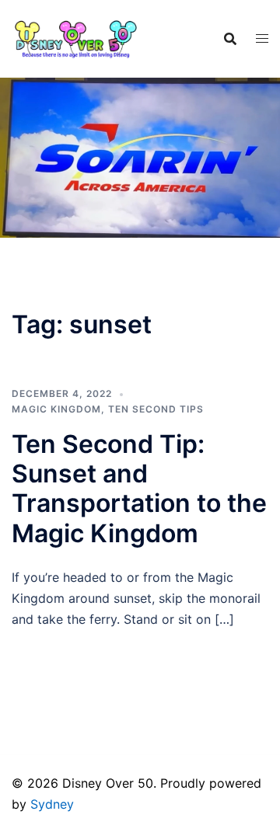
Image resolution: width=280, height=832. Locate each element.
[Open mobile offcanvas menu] (262, 38)
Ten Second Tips (156, 409)
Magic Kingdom (56, 409)
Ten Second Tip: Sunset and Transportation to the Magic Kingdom (139, 488)
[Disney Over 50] (76, 37)
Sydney (52, 804)
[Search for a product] (230, 39)
